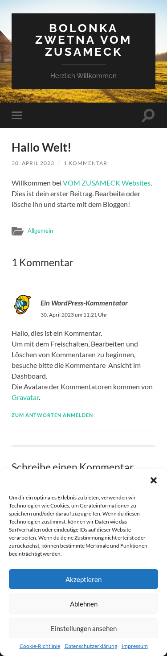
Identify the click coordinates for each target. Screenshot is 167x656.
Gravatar (25, 397)
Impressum (135, 646)
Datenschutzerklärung (91, 646)
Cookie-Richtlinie (40, 646)
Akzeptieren (83, 579)
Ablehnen (84, 604)
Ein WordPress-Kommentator (84, 302)
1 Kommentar (85, 163)
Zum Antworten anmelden (52, 415)
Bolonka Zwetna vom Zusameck (83, 39)
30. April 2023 (33, 163)
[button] (153, 480)
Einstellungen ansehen (84, 628)
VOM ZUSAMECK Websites (107, 182)
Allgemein (40, 230)
